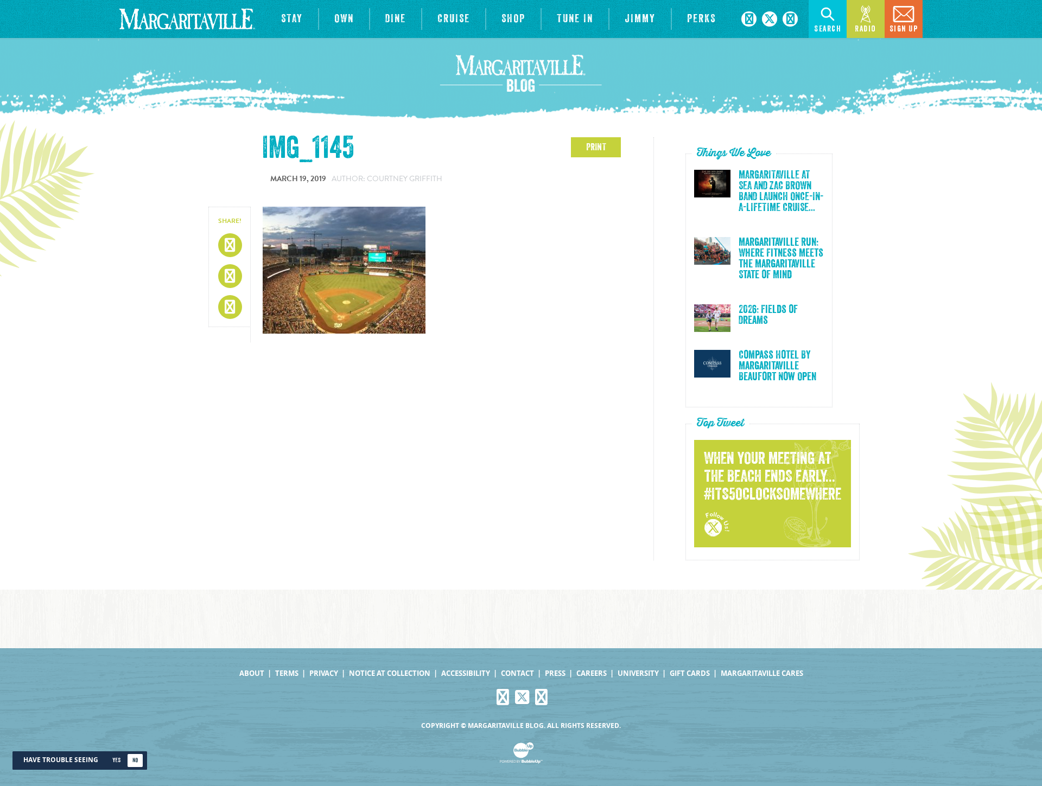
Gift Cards (690, 673)
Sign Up (903, 29)
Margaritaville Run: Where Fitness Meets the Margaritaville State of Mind (781, 258)
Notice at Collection (389, 673)
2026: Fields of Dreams (768, 315)
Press (555, 673)
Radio (865, 29)
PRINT (596, 147)
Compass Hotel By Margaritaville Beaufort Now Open (777, 366)
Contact (517, 673)
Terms (286, 673)
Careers (591, 673)
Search (827, 29)
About (251, 673)
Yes (116, 760)
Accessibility (465, 673)
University (638, 673)
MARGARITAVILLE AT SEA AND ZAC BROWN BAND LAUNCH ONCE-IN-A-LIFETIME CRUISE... (781, 191)
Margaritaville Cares (762, 673)
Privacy (323, 673)
